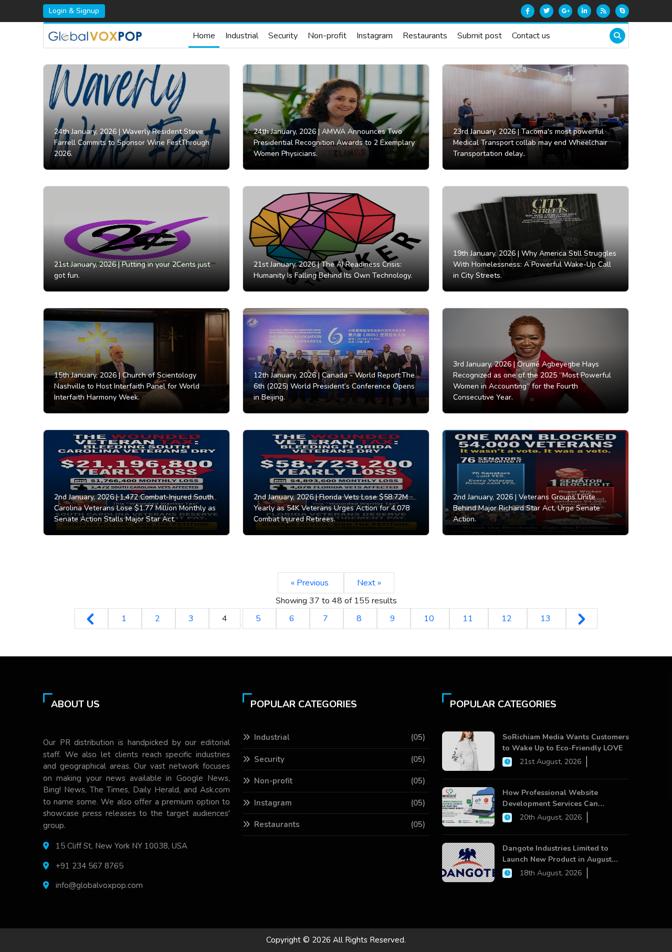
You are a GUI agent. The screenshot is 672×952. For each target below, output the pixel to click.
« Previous (311, 583)
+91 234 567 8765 (89, 866)
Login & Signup (74, 11)
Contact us (531, 35)
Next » (369, 583)
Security (283, 35)
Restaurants (425, 35)
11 (469, 618)
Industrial (241, 35)
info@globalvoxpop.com (99, 885)
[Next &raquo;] (581, 618)
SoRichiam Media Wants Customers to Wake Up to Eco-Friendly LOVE (565, 742)
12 (507, 618)
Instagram (374, 35)
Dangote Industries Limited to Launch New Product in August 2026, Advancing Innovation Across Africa (564, 854)
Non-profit (327, 35)
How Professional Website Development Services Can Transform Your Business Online (559, 798)
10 (430, 618)
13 (546, 618)
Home (204, 35)
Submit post (479, 35)
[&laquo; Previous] (91, 618)
